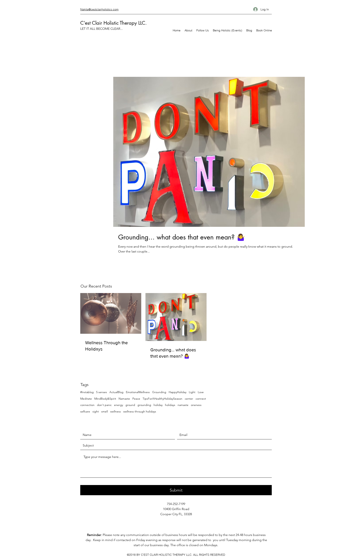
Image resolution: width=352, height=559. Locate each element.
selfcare (85, 411)
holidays (170, 405)
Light (192, 392)
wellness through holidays (139, 411)
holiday (158, 405)
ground (130, 405)
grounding (144, 405)
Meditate (86, 398)
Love (201, 392)
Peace (136, 398)
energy (118, 405)
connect (201, 398)
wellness (115, 411)
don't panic (104, 405)
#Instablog (87, 392)
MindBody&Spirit (105, 398)
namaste (183, 405)
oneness (196, 405)
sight (95, 411)
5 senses (101, 392)
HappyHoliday (177, 392)
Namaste (124, 398)
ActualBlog (116, 392)
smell (104, 411)
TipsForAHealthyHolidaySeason (162, 398)
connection (87, 405)
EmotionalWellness (138, 392)
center (189, 398)
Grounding (159, 392)
